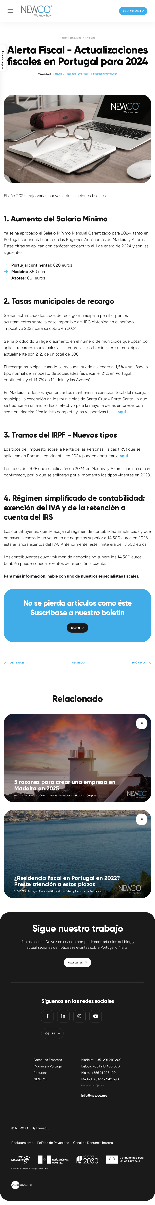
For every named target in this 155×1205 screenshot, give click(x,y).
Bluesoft (42, 1128)
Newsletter (75, 962)
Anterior (17, 662)
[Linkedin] (63, 1016)
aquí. (122, 411)
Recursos (75, 38)
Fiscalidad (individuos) (104, 73)
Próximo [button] (138, 662)
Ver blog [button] (78, 662)
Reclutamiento (22, 1143)
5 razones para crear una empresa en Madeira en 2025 (64, 785)
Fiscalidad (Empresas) (76, 73)
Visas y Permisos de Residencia (84, 891)
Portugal (58, 73)
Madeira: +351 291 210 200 (101, 1060)
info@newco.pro (94, 1095)
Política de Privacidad (53, 1143)
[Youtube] (95, 1016)
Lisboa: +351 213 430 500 (100, 1066)
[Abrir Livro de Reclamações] (21, 1185)
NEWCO (39, 1079)
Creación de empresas (60, 795)
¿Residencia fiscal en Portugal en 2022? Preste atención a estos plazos (67, 881)
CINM (43, 795)
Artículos (90, 38)
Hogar (63, 38)
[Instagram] (79, 1016)
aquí (124, 455)
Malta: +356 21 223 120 (98, 1073)
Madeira (33, 795)
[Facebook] (47, 1016)
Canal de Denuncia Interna (93, 1143)
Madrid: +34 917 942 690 (100, 1079)
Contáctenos (132, 11)
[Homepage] (32, 11)
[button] (10, 11)
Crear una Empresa (47, 1060)
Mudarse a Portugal (47, 1066)
